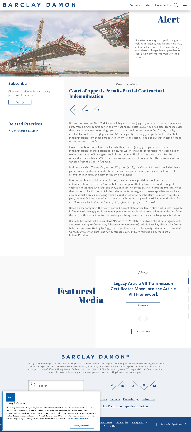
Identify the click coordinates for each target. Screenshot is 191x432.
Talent (148, 5)
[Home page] (95, 360)
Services (136, 5)
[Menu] (184, 5)
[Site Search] (175, 5)
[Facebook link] (74, 110)
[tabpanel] (143, 289)
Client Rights (122, 422)
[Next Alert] (146, 318)
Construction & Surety (25, 130)
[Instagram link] (144, 385)
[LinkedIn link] (86, 110)
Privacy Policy (138, 422)
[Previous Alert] (139, 318)
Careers (115, 399)
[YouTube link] (155, 385)
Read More (137, 306)
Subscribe (148, 399)
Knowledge (163, 5)
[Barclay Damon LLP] (42, 5)
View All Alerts (143, 331)
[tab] (188, 273)
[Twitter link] (98, 110)
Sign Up (20, 102)
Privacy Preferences (81, 426)
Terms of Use (110, 426)
